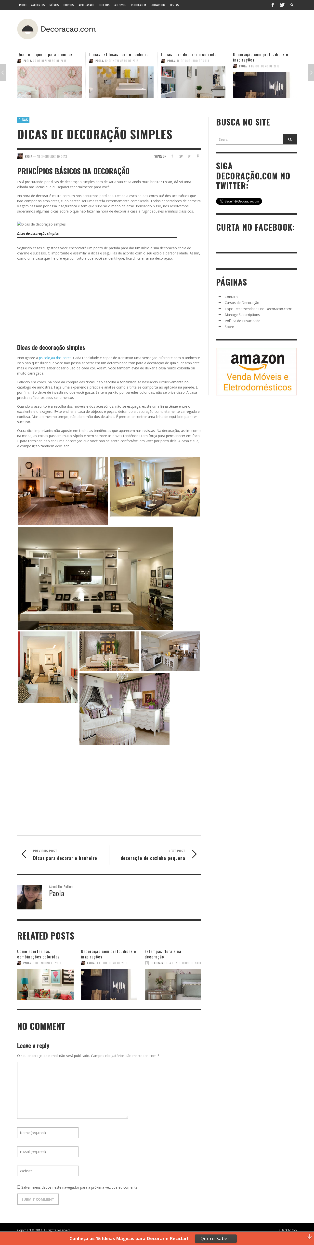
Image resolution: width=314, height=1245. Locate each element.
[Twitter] (282, 5)
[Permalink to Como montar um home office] (265, 82)
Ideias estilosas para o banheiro (47, 54)
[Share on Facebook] (172, 156)
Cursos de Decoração (242, 302)
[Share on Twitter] (181, 156)
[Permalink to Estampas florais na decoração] (173, 982)
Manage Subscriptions (242, 314)
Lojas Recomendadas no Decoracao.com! (258, 308)
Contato (231, 296)
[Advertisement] (205, 28)
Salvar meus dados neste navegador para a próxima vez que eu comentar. (80, 1187)
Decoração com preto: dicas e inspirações (188, 57)
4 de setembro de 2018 (185, 963)
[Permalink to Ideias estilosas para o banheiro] (49, 82)
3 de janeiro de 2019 (47, 963)
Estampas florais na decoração (163, 954)
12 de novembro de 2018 (50, 61)
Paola (27, 61)
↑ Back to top (288, 1230)
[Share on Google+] (189, 156)
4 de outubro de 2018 (192, 66)
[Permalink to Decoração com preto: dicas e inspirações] (193, 85)
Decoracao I (159, 963)
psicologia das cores (55, 357)
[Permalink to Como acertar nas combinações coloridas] (45, 982)
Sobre (229, 326)
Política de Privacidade (242, 320)
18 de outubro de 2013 (52, 156)
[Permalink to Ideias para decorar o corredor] (121, 82)
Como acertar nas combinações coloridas (38, 954)
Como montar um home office (260, 54)
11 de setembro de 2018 (265, 61)
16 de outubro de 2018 (121, 61)
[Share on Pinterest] (198, 156)
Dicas (23, 119)
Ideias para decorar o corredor (117, 54)
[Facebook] (272, 5)
